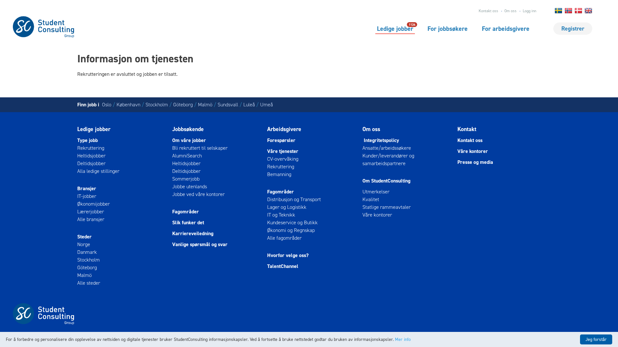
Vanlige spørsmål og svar (200, 244)
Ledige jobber (395, 28)
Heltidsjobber (91, 155)
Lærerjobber (90, 211)
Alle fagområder (284, 238)
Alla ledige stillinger (98, 171)
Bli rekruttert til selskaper (200, 148)
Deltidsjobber (91, 163)
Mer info (403, 339)
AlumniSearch (187, 155)
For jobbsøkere (447, 28)
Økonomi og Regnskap (291, 230)
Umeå (266, 104)
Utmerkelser (375, 191)
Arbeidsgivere (284, 129)
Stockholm (156, 104)
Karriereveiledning (192, 233)
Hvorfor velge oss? (288, 255)
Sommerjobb (186, 178)
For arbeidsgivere (505, 28)
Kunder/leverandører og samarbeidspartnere (388, 159)
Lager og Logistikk (286, 207)
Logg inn (529, 10)
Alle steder (88, 283)
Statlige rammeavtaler (386, 207)
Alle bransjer (90, 219)
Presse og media (475, 162)
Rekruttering (90, 148)
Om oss (510, 10)
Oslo (106, 104)
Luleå (249, 104)
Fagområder (185, 211)
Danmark (87, 252)
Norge (83, 244)
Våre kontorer (377, 214)
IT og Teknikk (281, 214)
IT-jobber (86, 196)
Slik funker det (188, 222)
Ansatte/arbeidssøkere (386, 148)
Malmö (205, 104)
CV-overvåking (282, 159)
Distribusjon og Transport (294, 199)
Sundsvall (228, 104)
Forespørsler (281, 140)
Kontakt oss (488, 10)
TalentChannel (282, 266)
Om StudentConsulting (386, 180)
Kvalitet (370, 199)
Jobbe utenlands (189, 186)
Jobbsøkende (188, 129)
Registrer (572, 28)
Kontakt (466, 129)
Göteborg (183, 104)
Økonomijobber (93, 203)
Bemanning (279, 174)
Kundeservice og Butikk (292, 222)
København (128, 104)
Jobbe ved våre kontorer (198, 194)
